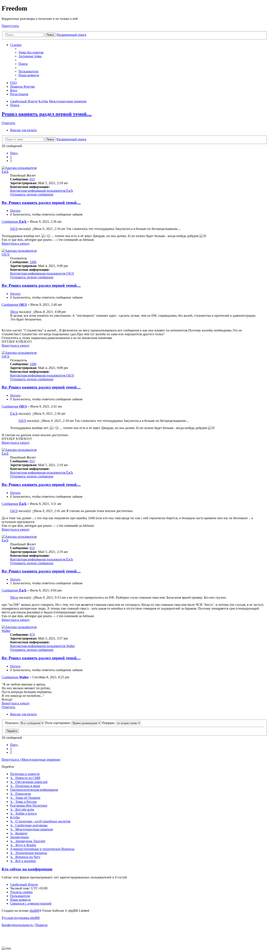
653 (32, 179)
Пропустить (10, 26)
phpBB (34, 910)
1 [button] (11, 157)
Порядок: (109, 723)
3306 (33, 262)
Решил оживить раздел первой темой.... (47, 114)
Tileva (14, 312)
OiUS (14, 229)
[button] (14, 153)
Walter (6, 631)
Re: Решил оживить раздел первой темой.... (41, 202)
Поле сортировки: (58, 723)
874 (32, 634)
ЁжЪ (5, 171)
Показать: (12, 723)
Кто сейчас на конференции (27, 869)
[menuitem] (31, 52)
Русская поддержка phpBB (21, 918)
